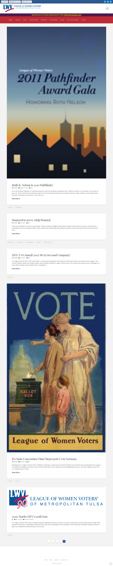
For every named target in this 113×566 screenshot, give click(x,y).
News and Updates (29, 519)
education (20, 242)
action (10, 481)
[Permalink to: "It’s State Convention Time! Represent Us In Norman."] (56, 368)
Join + (51, 560)
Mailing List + (65, 560)
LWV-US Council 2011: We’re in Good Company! (41, 255)
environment (29, 242)
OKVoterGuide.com (72, 15)
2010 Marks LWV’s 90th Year (30, 516)
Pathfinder (18, 207)
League (10, 207)
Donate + (57, 560)
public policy (47, 242)
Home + (46, 560)
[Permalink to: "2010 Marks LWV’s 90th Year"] (56, 498)
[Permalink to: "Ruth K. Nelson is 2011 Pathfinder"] (56, 103)
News (31, 188)
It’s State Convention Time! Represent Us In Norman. (44, 459)
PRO (60, 563)
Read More (16, 199)
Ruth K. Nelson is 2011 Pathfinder (32, 185)
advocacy (11, 242)
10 (60, 541)
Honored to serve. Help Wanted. (31, 220)
